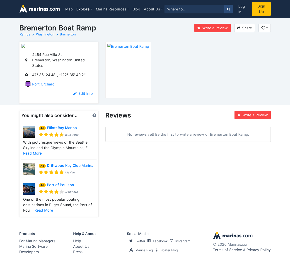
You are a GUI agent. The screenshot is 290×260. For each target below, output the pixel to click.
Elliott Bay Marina (62, 127)
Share (247, 28)
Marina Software (33, 246)
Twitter (140, 241)
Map (69, 9)
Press (77, 252)
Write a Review (215, 28)
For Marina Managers (37, 241)
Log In (241, 9)
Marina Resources (111, 9)
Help (77, 241)
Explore (82, 9)
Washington (45, 34)
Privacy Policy (258, 250)
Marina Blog (144, 250)
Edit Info (85, 93)
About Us (152, 9)
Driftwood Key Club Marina (70, 165)
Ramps (25, 34)
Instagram (182, 241)
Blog (136, 9)
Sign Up (261, 9)
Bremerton (68, 34)
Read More (32, 153)
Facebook (160, 241)
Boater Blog (169, 250)
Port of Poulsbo (60, 184)
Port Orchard (43, 84)
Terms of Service (227, 250)
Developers (29, 252)
